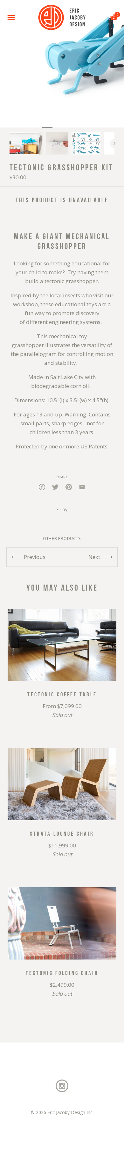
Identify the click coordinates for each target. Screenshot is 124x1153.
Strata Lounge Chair (62, 833)
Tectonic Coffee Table (62, 694)
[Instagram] (62, 1085)
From (62, 710)
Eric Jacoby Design (66, 1112)
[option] (26, 143)
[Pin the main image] (68, 486)
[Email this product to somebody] (82, 486)
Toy (63, 509)
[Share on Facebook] (42, 486)
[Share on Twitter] (55, 486)
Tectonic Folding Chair (62, 973)
